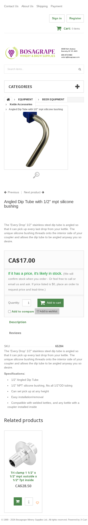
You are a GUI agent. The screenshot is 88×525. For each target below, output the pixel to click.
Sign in (57, 18)
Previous (13, 192)
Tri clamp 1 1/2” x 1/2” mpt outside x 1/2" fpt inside (23, 476)
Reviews (15, 333)
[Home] (44, 52)
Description (17, 322)
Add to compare (23, 311)
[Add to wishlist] (37, 502)
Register (75, 18)
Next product (32, 192)
